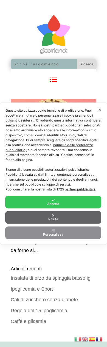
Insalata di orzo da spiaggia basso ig (51, 278)
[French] (99, 338)
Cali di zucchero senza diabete (44, 299)
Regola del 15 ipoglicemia (39, 310)
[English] (85, 338)
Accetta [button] (53, 204)
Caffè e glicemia (28, 321)
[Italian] (77, 338)
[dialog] (53, 174)
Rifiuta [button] (53, 219)
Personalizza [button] (53, 234)
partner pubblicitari (80, 189)
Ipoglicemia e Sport (32, 289)
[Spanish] (92, 338)
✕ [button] (100, 109)
